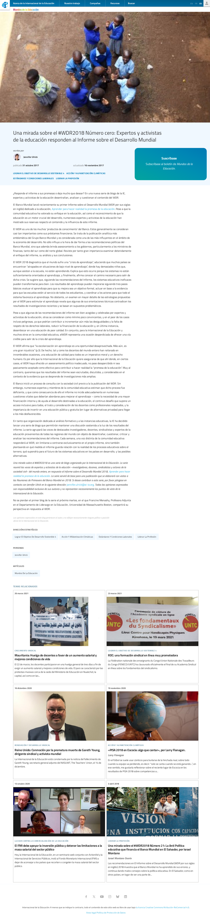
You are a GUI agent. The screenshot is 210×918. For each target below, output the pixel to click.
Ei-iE (5, 5)
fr (196, 3)
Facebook (86, 897)
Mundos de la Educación (26, 9)
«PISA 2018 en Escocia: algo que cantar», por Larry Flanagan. (152, 730)
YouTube (102, 897)
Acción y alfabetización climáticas (77, 536)
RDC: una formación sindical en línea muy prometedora (152, 631)
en (191, 3)
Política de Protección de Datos (111, 912)
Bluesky (118, 897)
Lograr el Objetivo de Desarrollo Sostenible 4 (35, 536)
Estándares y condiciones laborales (115, 536)
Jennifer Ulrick (21, 554)
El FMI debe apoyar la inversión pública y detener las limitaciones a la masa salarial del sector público (59, 825)
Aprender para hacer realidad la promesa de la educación (83, 209)
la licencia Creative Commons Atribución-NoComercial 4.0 (162, 907)
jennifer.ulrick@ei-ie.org (80, 484)
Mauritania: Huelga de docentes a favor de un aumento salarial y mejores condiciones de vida (59, 634)
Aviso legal (91, 912)
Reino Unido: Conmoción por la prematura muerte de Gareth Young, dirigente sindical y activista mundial (59, 727)
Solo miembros (206, 3)
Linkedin (125, 897)
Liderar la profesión (147, 536)
